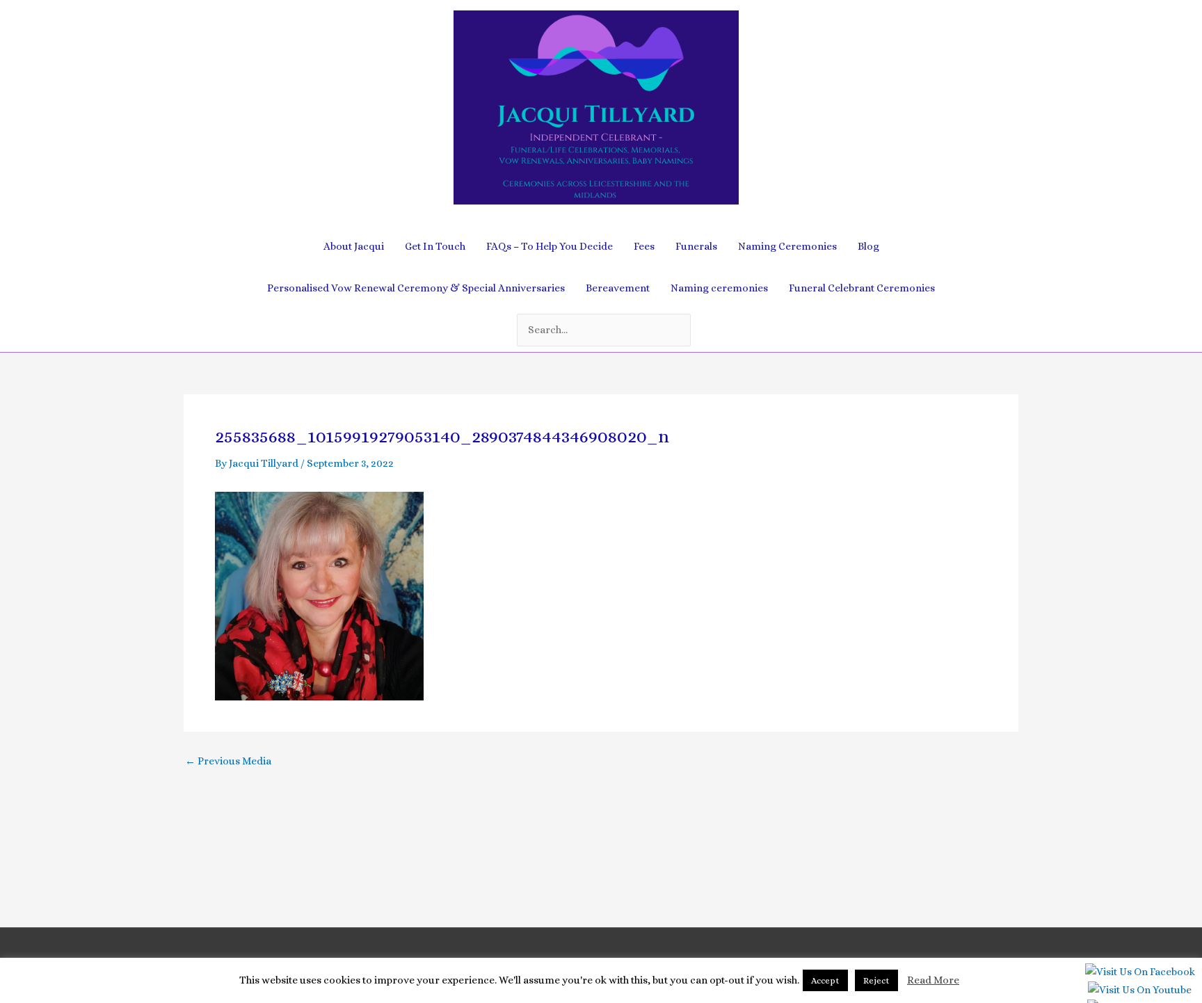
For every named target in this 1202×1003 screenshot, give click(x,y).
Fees (644, 246)
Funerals (696, 246)
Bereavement (618, 288)
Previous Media (228, 761)
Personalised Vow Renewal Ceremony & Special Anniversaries (416, 288)
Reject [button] (876, 980)
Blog (868, 246)
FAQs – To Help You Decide (549, 246)
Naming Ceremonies (787, 246)
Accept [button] (825, 980)
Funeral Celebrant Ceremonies (862, 288)
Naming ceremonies (719, 288)
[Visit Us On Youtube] (1139, 993)
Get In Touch (435, 246)
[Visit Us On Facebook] (1139, 975)
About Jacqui (353, 246)
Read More (933, 980)
